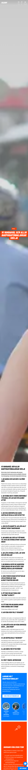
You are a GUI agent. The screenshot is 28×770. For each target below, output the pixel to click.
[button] (25, 764)
